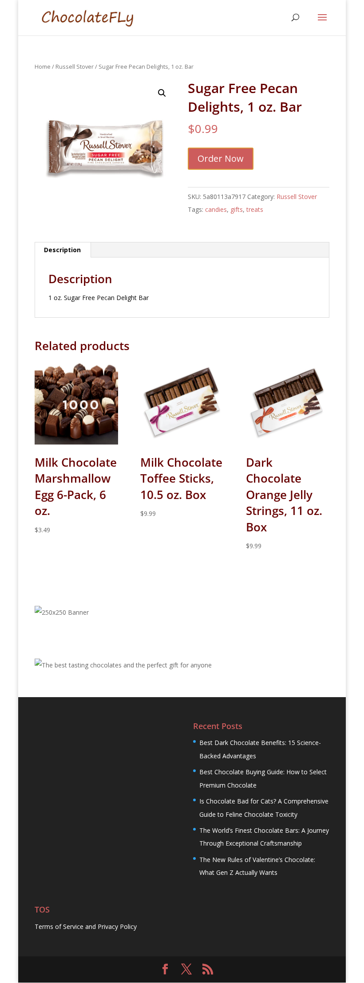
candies (216, 209)
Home (43, 66)
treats (254, 209)
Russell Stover (74, 66)
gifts (236, 209)
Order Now (221, 158)
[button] (162, 93)
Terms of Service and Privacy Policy (86, 926)
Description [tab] (62, 250)
